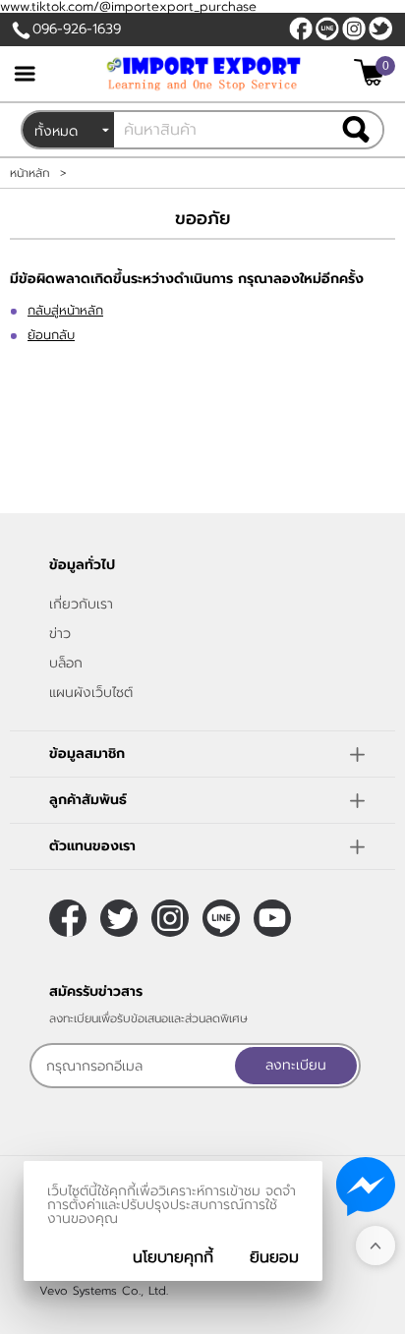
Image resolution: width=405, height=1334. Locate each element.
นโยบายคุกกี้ (173, 1257)
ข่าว (60, 633)
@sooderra (327, 28)
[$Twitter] (380, 28)
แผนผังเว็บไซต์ (91, 692)
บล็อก (66, 663)
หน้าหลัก (30, 173)
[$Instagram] (354, 28)
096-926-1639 (76, 29)
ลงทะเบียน (295, 1065)
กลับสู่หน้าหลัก (65, 310)
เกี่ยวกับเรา (81, 604)
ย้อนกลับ (51, 334)
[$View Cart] (372, 72)
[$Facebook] (301, 28)
